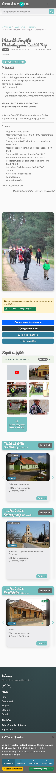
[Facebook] (4, 686)
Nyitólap (7, 27)
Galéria (5, 714)
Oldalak (6, 710)
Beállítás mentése (13, 769)
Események (20, 27)
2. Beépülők (21, 762)
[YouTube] (9, 686)
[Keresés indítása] (51, 11)
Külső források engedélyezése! (21, 309)
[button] (17, 372)
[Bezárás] (53, 737)
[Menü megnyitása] (50, 4)
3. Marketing (33, 762)
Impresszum (8, 729)
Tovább (41, 498)
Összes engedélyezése (42, 769)
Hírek (4, 697)
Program (32, 27)
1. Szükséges (9, 762)
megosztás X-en (29, 328)
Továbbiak (45, 445)
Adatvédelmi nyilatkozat (14, 725)
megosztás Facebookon (29, 322)
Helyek (5, 705)
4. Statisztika (47, 762)
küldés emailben (29, 335)
